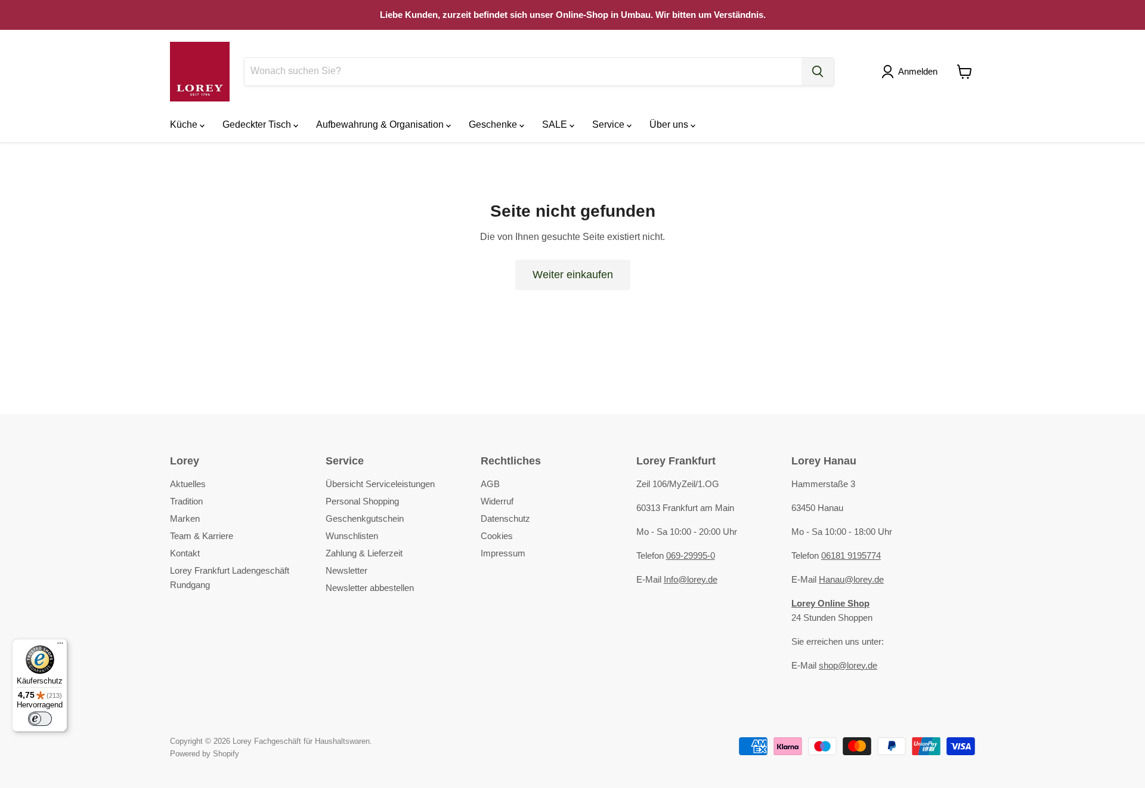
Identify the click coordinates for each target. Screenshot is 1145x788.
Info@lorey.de (690, 579)
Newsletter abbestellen (370, 588)
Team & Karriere (201, 536)
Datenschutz (505, 518)
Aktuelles (188, 484)
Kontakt (185, 553)
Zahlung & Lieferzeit (364, 553)
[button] (911, 71)
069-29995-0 (690, 555)
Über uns (670, 124)
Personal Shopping (362, 501)
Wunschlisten (352, 536)
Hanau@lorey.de (851, 579)
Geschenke (494, 124)
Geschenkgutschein (365, 518)
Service (609, 124)
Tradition (186, 501)
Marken (185, 518)
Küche (185, 124)
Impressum (503, 553)
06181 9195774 (851, 555)
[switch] (40, 719)
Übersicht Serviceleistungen (380, 484)
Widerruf (497, 501)
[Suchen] (818, 71)
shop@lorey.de (848, 665)
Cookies (497, 536)
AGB (490, 484)
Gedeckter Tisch (257, 124)
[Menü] (60, 646)
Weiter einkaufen (573, 275)
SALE (556, 124)
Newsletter (346, 570)
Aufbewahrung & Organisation (381, 124)
